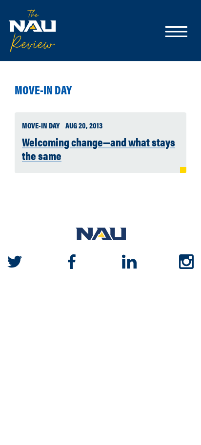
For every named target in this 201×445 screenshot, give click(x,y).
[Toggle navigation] (175, 32)
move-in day (43, 90)
